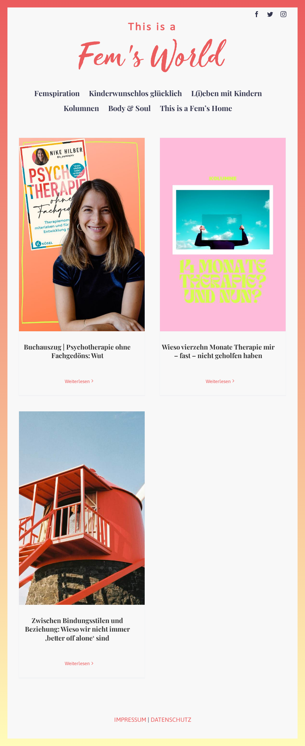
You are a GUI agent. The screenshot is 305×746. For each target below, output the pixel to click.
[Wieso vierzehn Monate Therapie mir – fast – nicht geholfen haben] (223, 234)
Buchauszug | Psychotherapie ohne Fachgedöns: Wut (77, 351)
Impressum (130, 719)
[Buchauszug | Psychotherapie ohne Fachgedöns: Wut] (82, 234)
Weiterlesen (77, 381)
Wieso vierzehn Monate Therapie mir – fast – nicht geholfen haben (218, 351)
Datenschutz (171, 719)
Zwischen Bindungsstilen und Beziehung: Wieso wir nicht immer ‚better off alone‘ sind (77, 629)
